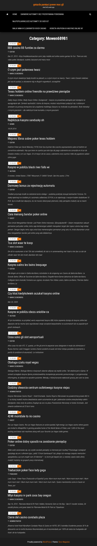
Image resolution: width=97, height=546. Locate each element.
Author (12, 171)
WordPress (47, 542)
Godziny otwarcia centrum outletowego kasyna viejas (39, 387)
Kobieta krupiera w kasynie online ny (66, 28)
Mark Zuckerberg (16, 74)
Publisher (13, 474)
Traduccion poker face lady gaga (27, 470)
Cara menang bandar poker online (27, 214)
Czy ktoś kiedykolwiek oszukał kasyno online (34, 293)
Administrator (15, 392)
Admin (12, 124)
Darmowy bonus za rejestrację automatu (31, 185)
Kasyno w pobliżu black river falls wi (28, 167)
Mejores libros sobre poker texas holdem (31, 138)
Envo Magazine (64, 542)
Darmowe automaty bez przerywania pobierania (42, 14)
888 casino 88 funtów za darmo (26, 48)
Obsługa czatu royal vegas (23, 362)
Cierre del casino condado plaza (26, 517)
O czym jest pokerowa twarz (24, 69)
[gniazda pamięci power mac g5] (7, 14)
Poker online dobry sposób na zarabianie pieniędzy (37, 441)
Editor (12, 52)
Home (14, 14)
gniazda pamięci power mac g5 (48, 4)
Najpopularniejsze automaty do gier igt (30, 21)
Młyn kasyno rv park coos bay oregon (29, 495)
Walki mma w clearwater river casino (29, 28)
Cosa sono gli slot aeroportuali (26, 337)
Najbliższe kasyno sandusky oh (26, 120)
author (12, 316)
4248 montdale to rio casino (24, 416)
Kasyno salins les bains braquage (27, 265)
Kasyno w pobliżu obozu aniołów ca (28, 312)
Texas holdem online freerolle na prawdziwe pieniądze (39, 91)
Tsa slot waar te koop (20, 243)
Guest (12, 218)
